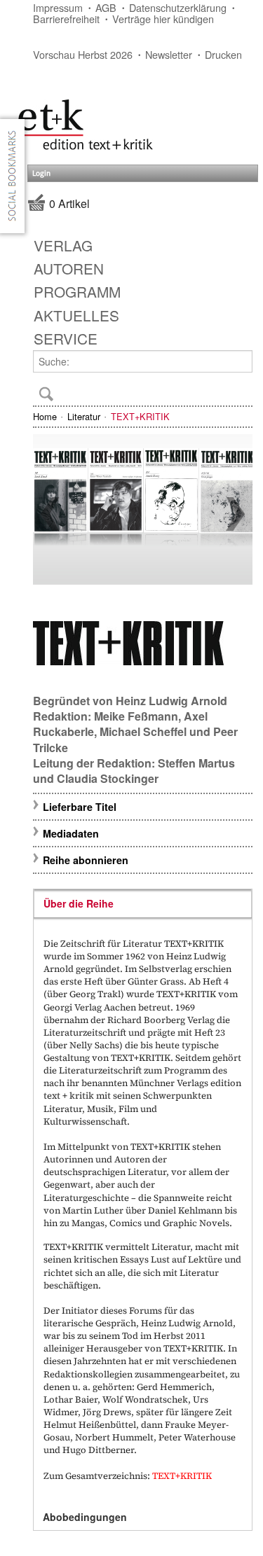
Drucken (223, 54)
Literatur (83, 416)
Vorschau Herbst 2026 (83, 54)
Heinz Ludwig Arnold (171, 701)
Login (41, 173)
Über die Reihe (78, 903)
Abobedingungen (85, 1517)
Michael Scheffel (143, 731)
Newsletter (168, 54)
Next (235, 514)
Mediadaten (71, 833)
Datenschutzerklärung (178, 7)
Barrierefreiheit (66, 18)
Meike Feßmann (136, 716)
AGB (105, 7)
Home (45, 416)
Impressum (58, 7)
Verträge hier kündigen (163, 18)
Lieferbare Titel (79, 807)
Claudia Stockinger (108, 778)
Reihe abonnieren (85, 860)
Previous (50, 514)
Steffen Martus (196, 763)
